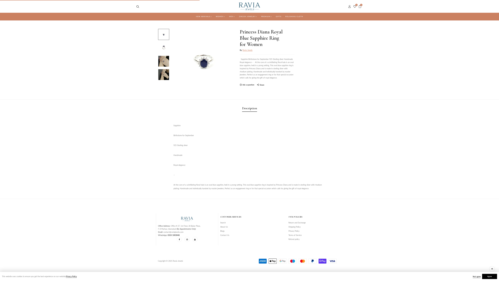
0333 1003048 (174, 235)
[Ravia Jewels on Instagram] (187, 239)
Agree (489, 276)
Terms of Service (295, 235)
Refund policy (294, 239)
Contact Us (224, 235)
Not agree (477, 276)
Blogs (222, 231)
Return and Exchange (297, 223)
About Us (224, 227)
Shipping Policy (294, 227)
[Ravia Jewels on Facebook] (179, 239)
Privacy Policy (293, 231)
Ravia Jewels (247, 50)
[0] (354, 6)
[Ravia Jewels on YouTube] (195, 239)
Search (223, 223)
